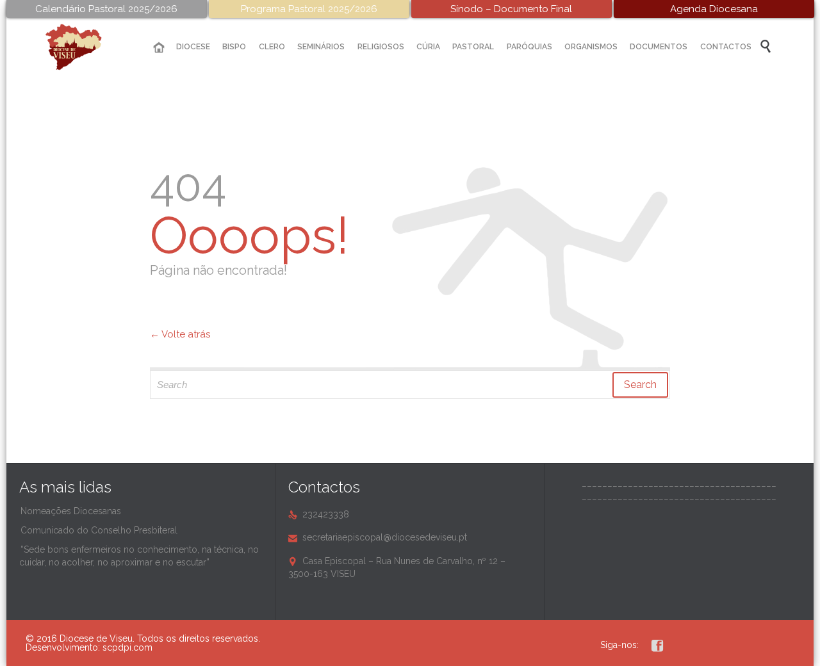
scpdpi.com (127, 647)
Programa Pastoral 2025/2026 (309, 9)
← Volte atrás (180, 334)
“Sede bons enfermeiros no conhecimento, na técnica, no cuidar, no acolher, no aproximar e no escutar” (139, 555)
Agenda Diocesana (714, 9)
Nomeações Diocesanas (70, 511)
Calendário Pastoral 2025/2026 (106, 9)
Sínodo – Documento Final (511, 9)
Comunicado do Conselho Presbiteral (98, 530)
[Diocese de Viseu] (83, 47)
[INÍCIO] (158, 48)
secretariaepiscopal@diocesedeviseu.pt (377, 537)
